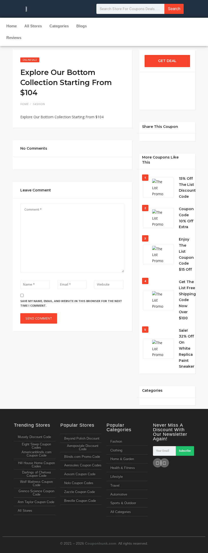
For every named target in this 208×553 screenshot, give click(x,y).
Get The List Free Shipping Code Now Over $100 (187, 300)
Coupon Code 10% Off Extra (186, 218)
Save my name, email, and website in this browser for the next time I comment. (71, 303)
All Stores (33, 26)
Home (11, 26)
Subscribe (185, 450)
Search (174, 8)
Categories (59, 26)
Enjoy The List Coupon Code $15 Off (186, 254)
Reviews (13, 37)
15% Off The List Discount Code (187, 187)
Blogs (81, 26)
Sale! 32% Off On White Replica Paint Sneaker (186, 348)
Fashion (39, 104)
